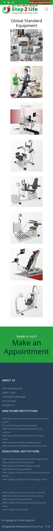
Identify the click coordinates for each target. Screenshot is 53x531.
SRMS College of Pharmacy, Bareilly (18, 462)
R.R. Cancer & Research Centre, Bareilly (19, 425)
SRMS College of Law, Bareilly (15, 509)
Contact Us (8, 405)
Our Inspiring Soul (12, 388)
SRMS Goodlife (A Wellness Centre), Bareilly (21, 442)
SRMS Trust (8, 392)
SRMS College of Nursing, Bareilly (17, 499)
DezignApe (38, 526)
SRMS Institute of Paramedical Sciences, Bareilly (23, 492)
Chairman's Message (13, 396)
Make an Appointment (39, 2)
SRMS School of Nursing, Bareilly (16, 469)
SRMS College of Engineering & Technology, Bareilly (25, 459)
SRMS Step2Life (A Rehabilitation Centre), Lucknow (24, 446)
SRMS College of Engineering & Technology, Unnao (24, 479)
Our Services (9, 401)
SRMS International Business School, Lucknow (22, 496)
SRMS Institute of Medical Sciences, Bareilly (21, 465)
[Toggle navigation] (46, 9)
